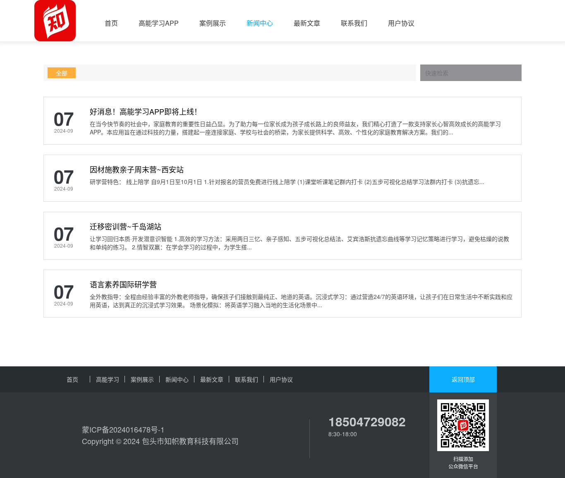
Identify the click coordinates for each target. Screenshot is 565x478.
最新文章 (307, 23)
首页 (111, 23)
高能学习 (107, 379)
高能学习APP (159, 23)
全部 (61, 73)
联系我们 (354, 23)
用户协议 (401, 23)
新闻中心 (260, 23)
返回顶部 (463, 379)
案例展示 (212, 23)
